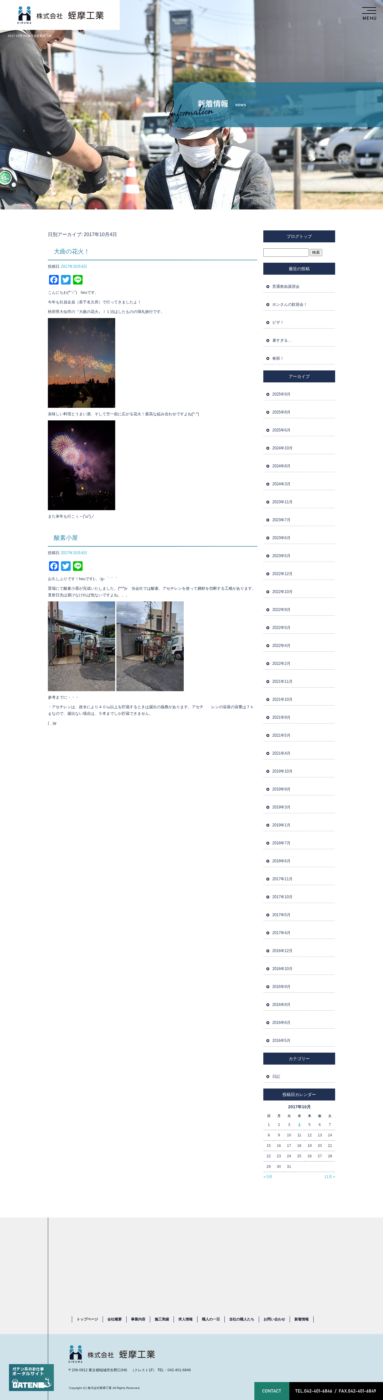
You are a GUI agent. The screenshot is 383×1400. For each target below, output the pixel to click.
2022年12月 (282, 573)
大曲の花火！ (72, 251)
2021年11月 (282, 681)
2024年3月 (281, 484)
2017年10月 (282, 897)
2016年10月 (282, 968)
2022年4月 (281, 645)
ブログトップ (299, 236)
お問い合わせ (274, 1319)
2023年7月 (281, 520)
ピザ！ (278, 322)
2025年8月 (281, 412)
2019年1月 (281, 825)
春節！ (278, 358)
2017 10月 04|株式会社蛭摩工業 (30, 35)
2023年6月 (281, 538)
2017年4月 (281, 933)
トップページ (87, 1319)
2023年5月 (281, 556)
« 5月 (268, 1177)
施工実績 (162, 1319)
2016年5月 (281, 1040)
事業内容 (138, 1319)
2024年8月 (281, 466)
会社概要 (114, 1319)
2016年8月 (281, 1004)
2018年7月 (281, 843)
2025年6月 (281, 430)
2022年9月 (281, 609)
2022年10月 (282, 591)
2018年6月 (281, 861)
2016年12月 (282, 950)
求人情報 (185, 1319)
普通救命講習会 (286, 286)
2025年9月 (281, 394)
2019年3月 (281, 807)
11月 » (329, 1177)
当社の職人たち (241, 1319)
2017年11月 (282, 879)
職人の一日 (211, 1319)
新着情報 (301, 1319)
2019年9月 (281, 789)
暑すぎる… (282, 340)
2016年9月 (281, 986)
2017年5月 (281, 915)
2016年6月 (281, 1022)
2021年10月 (282, 699)
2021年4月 (281, 753)
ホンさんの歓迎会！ (289, 304)
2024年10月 (282, 448)
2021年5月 (281, 735)
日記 (276, 1076)
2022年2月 (281, 663)
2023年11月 (282, 502)
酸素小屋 (66, 537)
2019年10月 (282, 771)
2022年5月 (281, 627)
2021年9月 (281, 717)
